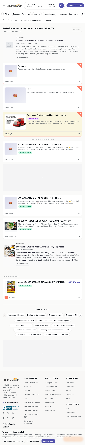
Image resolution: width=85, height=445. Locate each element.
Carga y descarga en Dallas (21, 325)
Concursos (70, 386)
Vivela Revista (50, 410)
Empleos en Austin (55, 315)
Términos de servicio (31, 394)
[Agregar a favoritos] (79, 81)
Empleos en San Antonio (36, 315)
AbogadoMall (49, 402)
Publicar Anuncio (75, 5)
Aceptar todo (48, 441)
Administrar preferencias (13, 441)
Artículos (69, 390)
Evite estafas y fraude (32, 402)
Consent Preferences (73, 416)
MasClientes (49, 398)
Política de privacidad (32, 406)
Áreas (68, 398)
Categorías (70, 394)
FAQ (67, 409)
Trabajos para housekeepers (63, 325)
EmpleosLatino (50, 390)
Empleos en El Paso (73, 315)
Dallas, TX (13, 20)
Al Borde (48, 406)
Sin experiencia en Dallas (25, 320)
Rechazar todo (33, 441)
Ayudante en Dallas (42, 325)
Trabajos (27, 390)
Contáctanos (70, 412)
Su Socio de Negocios (53, 394)
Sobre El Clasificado (31, 383)
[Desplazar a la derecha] (80, 315)
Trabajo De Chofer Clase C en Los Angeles (53, 320)
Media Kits (27, 386)
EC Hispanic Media (51, 383)
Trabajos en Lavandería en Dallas (29, 334)
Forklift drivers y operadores (25, 330)
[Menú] (4, 5)
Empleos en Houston (16, 315)
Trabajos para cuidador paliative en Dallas (55, 330)
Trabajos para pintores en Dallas (56, 334)
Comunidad (70, 383)
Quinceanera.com (51, 386)
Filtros (78, 30)
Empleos (26, 20)
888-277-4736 (11, 402)
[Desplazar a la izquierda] (4, 315)
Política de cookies (31, 410)
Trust (25, 398)
